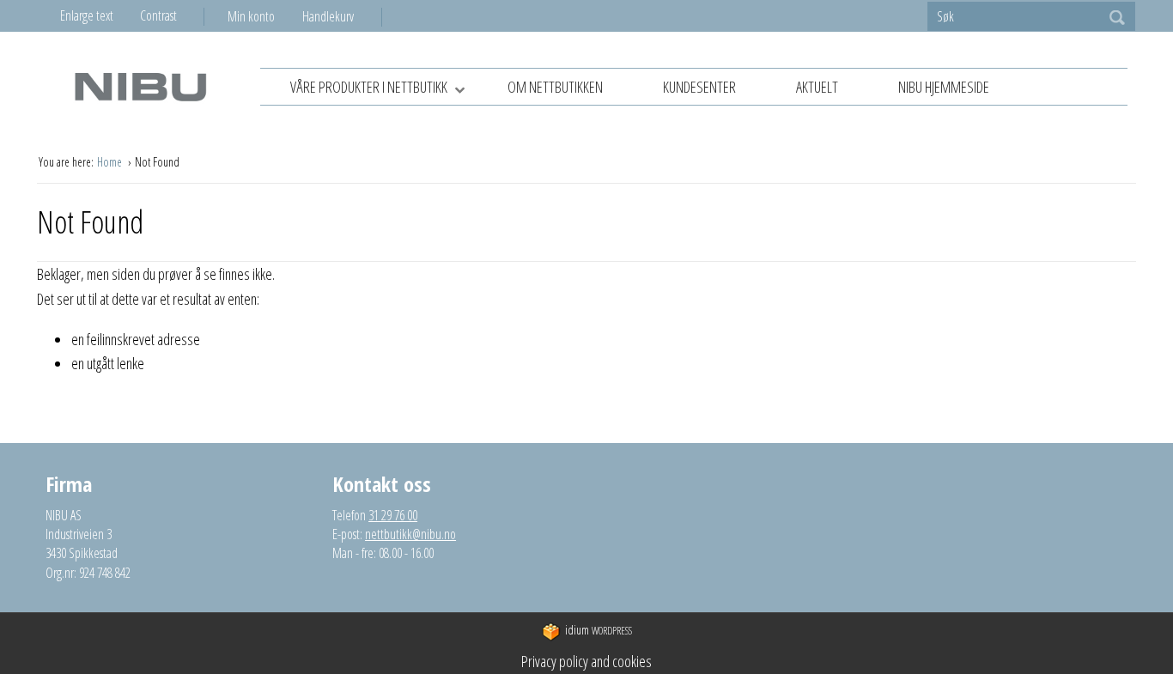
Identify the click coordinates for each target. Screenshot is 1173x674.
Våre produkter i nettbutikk (368, 86)
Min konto (251, 16)
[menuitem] (265, 16)
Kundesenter (699, 86)
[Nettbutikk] (140, 86)
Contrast (158, 15)
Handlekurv (328, 16)
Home (111, 162)
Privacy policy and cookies (586, 661)
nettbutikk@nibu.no (410, 534)
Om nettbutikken (555, 86)
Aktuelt (817, 86)
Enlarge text (86, 15)
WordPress (598, 630)
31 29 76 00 (392, 515)
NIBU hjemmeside (943, 86)
